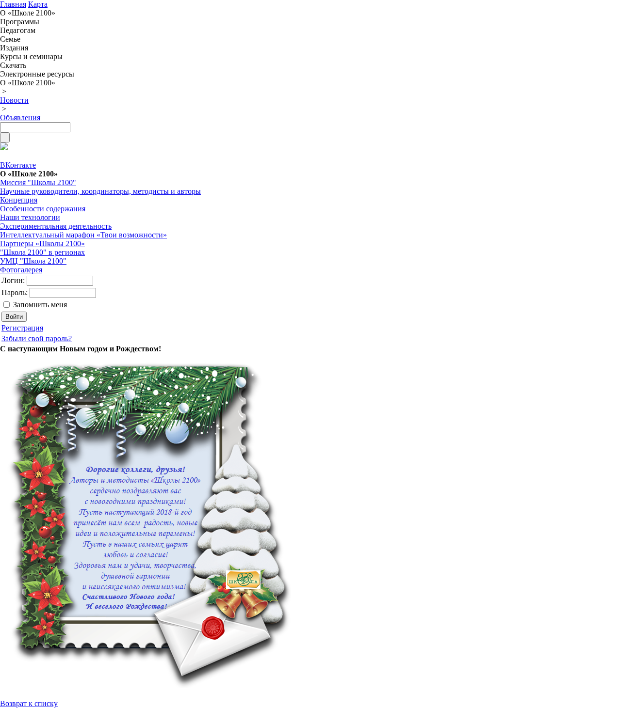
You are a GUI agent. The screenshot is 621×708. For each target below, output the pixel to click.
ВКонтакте (18, 165)
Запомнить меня (40, 304)
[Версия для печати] (4, 147)
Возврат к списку (29, 703)
